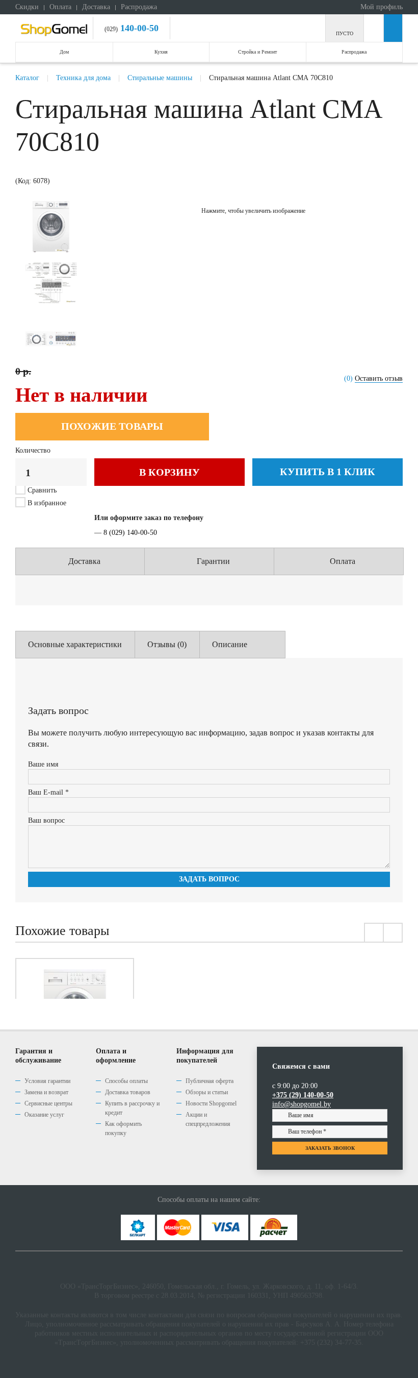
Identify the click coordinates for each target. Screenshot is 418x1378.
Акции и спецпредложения (208, 1119)
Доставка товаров (127, 1092)
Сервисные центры (48, 1103)
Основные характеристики (75, 644)
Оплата (60, 7)
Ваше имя (43, 764)
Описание (229, 644)
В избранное (45, 503)
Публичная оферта (209, 1081)
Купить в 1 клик (327, 471)
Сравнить (42, 490)
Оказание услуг (44, 1114)
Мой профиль (380, 7)
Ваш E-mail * (48, 792)
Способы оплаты (126, 1081)
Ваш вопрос (46, 820)
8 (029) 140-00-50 (130, 532)
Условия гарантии (47, 1081)
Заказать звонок (330, 1148)
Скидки (27, 7)
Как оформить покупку (123, 1128)
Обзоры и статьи (207, 1092)
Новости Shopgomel (211, 1103)
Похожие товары (112, 426)
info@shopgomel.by (301, 1104)
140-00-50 (138, 28)
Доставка (96, 7)
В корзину (169, 472)
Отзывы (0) (167, 644)
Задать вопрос (209, 879)
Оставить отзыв (379, 378)
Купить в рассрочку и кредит (132, 1108)
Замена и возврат (46, 1092)
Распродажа (139, 7)
